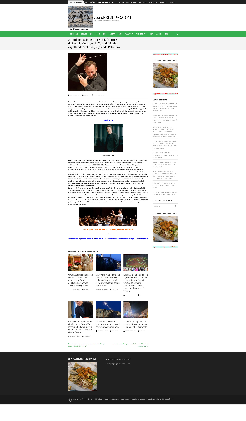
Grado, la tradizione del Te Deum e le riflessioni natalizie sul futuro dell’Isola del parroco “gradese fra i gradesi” (80, 280)
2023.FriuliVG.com (112, 17)
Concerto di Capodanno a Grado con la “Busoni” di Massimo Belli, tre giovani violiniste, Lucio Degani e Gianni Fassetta (80, 327)
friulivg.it (129, 34)
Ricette (112, 34)
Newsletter (153, 2)
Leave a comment (99, 95)
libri (151, 34)
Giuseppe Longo (75, 95)
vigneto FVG (141, 34)
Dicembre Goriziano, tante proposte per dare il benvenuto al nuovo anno (108, 324)
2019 (98, 34)
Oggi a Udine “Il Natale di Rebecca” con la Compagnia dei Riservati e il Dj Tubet (165, 185)
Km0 (120, 34)
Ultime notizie (76, 2)
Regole (172, 2)
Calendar (142, 2)
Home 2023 (74, 34)
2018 (104, 34)
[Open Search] (177, 34)
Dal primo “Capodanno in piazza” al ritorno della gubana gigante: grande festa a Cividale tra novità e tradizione (108, 280)
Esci (166, 34)
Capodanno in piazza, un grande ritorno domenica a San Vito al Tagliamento (135, 324)
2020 (91, 34)
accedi (159, 34)
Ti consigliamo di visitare (128, 2)
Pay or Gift (163, 2)
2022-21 (84, 34)
